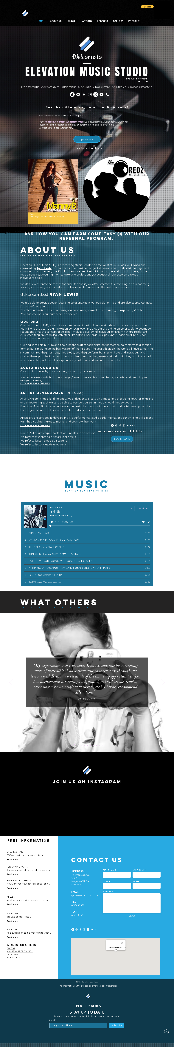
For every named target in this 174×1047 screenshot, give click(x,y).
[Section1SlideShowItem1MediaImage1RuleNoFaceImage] (71, 745)
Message (108, 891)
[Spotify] (78, 94)
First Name (109, 870)
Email (136, 881)
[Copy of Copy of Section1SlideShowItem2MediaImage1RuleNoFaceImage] (84, 745)
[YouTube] (101, 94)
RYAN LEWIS (64, 294)
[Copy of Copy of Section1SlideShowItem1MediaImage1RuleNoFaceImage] (90, 745)
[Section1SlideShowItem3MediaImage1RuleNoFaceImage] (77, 745)
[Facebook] (84, 94)
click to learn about (34, 294)
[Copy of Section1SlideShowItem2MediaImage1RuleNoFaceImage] (81, 745)
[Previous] (11, 682)
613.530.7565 (77, 915)
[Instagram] (89, 94)
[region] (52, 192)
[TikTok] (72, 94)
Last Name (139, 870)
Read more (12, 859)
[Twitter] (127, 425)
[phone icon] (107, 94)
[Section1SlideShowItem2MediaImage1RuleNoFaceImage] (74, 745)
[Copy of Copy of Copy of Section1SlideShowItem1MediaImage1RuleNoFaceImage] (93, 745)
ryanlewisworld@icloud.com (84, 895)
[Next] (163, 682)
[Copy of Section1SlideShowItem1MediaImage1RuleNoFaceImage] (87, 745)
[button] (147, 6)
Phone (106, 881)
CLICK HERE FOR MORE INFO (35, 383)
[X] (95, 94)
